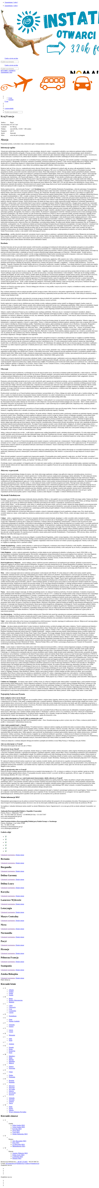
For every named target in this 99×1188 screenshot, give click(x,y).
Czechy (11, 1012)
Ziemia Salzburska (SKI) (20, 1134)
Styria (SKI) (16, 1130)
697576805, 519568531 (8, 70)
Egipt (10, 1019)
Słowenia (12, 1087)
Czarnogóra (12, 1011)
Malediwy (12, 1056)
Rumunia (12, 1082)
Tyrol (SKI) (16, 1132)
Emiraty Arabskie (14, 1021)
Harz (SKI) (15, 1143)
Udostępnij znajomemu (8, 855)
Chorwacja (12, 1007)
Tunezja (11, 1101)
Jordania (11, 1044)
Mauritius (12, 1061)
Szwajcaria (12, 1093)
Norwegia (12, 1068)
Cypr (10, 1009)
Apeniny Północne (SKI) (20, 1153)
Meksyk (11, 1063)
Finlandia (12, 1025)
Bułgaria (11, 1002)
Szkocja (11, 1091)
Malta (10, 1058)
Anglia (11, 993)
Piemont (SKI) (16, 1158)
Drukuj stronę (19, 855)
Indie (10, 1038)
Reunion (11, 1080)
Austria (11, 995)
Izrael (10, 1040)
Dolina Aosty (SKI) (18, 1155)
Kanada (11, 1047)
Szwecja (11, 1094)
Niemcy (11, 1066)
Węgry (11, 1108)
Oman (11, 1072)
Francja (11, 1026)
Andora (11, 991)
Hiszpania (12, 1035)
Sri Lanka (12, 1089)
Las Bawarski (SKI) (18, 1144)
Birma (11, 998)
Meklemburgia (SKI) (18, 1146)
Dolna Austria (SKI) (18, 1125)
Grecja (11, 1030)
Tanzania (11, 1100)
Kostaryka (12, 1051)
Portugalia (12, 1077)
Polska (11, 1075)
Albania (11, 990)
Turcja (11, 1103)
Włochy (11, 1110)
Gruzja (11, 1032)
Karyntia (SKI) (17, 1129)
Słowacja (12, 1086)
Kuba (10, 1052)
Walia (10, 1106)
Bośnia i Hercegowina (16, 1000)
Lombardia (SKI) (17, 1156)
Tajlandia (12, 1098)
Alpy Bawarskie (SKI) (19, 1141)
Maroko (11, 1059)
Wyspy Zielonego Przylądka (17, 1112)
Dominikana (12, 1016)
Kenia (11, 1049)
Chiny (11, 1005)
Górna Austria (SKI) (18, 1127)
